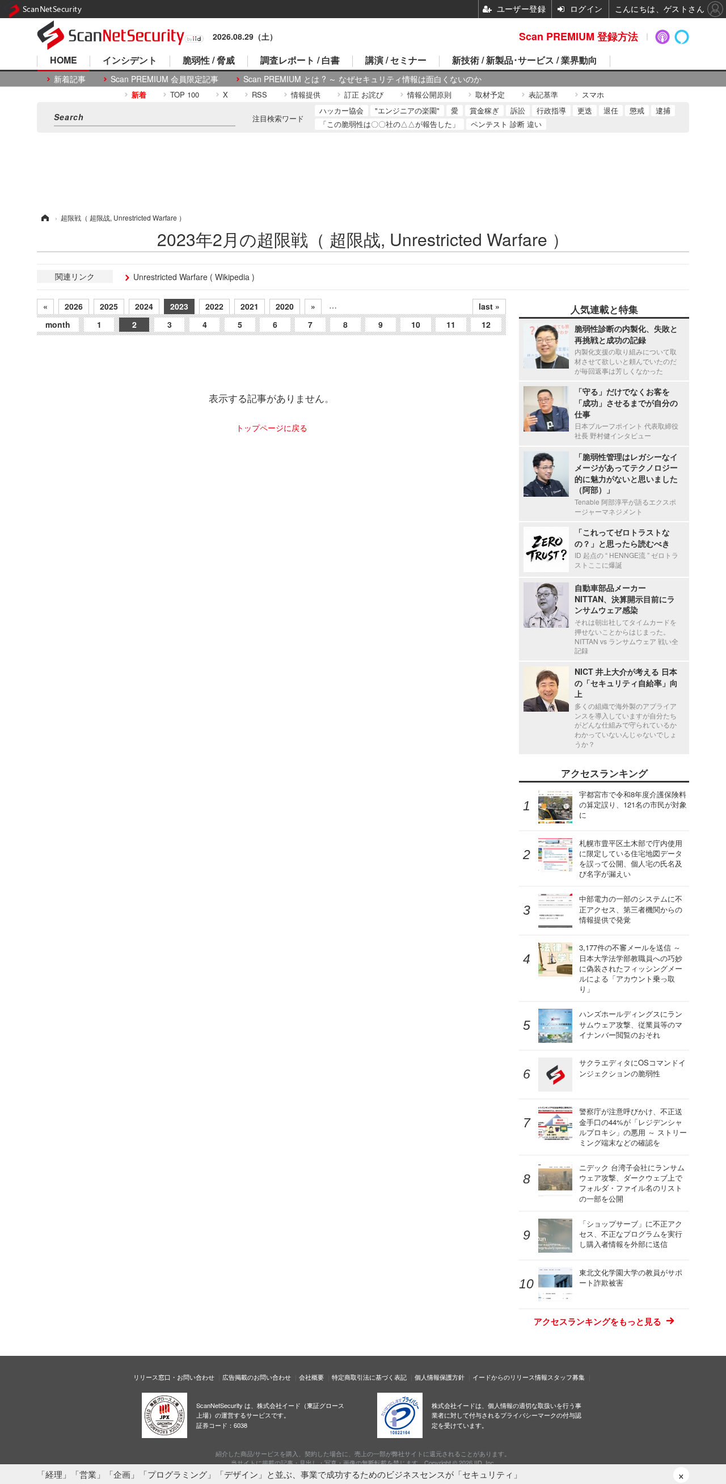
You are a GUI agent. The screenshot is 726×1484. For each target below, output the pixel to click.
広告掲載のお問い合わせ (256, 1376)
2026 (74, 306)
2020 (285, 306)
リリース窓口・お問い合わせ (173, 1376)
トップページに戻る (271, 427)
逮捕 (663, 110)
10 (415, 324)
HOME (63, 61)
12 (486, 324)
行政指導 (551, 110)
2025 (109, 306)
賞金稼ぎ (484, 110)
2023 (179, 306)
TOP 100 (184, 94)
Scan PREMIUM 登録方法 (578, 36)
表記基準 (543, 94)
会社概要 (311, 1376)
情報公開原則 (429, 94)
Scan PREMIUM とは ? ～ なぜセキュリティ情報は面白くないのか (362, 79)
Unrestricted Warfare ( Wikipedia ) (194, 276)
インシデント (130, 61)
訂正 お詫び (363, 94)
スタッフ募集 (566, 1376)
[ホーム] (44, 217)
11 (450, 324)
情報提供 (305, 94)
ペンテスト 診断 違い (506, 124)
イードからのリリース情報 (509, 1376)
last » (489, 306)
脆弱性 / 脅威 (209, 61)
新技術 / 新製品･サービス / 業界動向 (524, 61)
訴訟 (517, 110)
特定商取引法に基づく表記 (369, 1376)
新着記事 (70, 79)
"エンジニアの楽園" (407, 110)
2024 (144, 306)
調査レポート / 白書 (300, 61)
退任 (610, 110)
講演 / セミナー (396, 61)
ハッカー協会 (341, 110)
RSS (259, 94)
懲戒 (637, 110)
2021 (249, 306)
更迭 (584, 110)
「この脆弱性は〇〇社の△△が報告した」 (389, 124)
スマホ (593, 94)
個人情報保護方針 (440, 1376)
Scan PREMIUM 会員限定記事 (164, 79)
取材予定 (490, 94)
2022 (214, 306)
